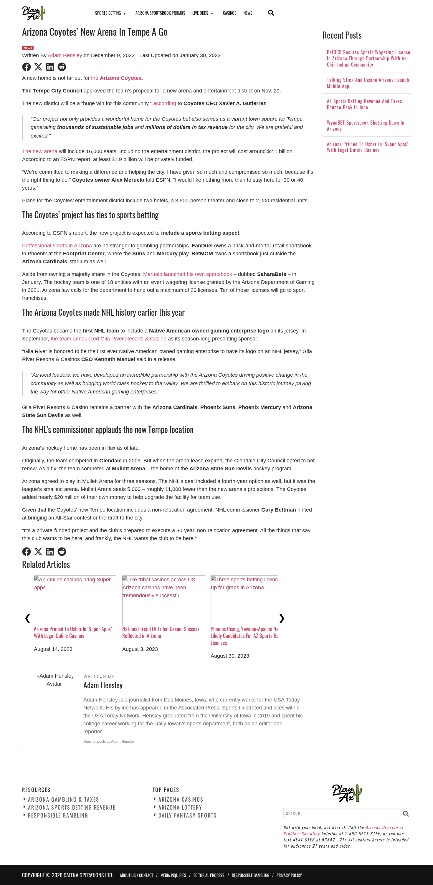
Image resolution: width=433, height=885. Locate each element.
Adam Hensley (65, 55)
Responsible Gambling (58, 815)
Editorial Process (209, 875)
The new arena (39, 151)
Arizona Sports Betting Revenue (71, 807)
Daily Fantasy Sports (187, 815)
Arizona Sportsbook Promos (160, 13)
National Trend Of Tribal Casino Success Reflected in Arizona (160, 632)
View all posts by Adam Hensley (109, 742)
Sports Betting (108, 13)
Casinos (230, 13)
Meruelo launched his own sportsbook (187, 274)
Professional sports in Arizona (57, 246)
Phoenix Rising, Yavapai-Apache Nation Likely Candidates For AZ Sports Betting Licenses (249, 635)
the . (116, 78)
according (164, 103)
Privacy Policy (289, 875)
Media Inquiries (173, 875)
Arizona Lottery (180, 807)
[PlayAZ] (51, 13)
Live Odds (200, 13)
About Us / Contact (136, 875)
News (248, 13)
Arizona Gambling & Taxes (63, 799)
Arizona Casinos (181, 799)
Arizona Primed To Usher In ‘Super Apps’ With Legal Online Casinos (73, 632)
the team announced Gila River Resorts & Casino (108, 339)
